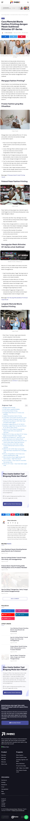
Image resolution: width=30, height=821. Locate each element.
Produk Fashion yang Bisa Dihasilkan (11, 409)
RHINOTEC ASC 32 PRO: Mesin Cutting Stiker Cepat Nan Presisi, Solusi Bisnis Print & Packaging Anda (14, 450)
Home (2, 14)
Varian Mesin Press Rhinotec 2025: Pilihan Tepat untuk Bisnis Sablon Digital (14, 421)
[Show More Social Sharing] (27, 36)
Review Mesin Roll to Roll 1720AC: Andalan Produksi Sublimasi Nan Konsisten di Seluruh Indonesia (14, 445)
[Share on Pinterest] (22, 36)
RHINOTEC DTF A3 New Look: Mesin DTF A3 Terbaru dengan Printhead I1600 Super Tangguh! (15, 435)
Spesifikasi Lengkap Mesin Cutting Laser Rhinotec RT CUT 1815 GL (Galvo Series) (14, 426)
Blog (3, 18)
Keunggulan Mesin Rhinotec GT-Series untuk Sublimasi (13, 413)
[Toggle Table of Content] (25, 405)
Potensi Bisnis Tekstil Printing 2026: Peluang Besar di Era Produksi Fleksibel (18, 648)
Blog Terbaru (7, 14)
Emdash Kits (20, 812)
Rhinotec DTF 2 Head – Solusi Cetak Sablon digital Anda (15, 464)
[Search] (28, 2)
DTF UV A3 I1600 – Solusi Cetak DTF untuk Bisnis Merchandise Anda (14, 461)
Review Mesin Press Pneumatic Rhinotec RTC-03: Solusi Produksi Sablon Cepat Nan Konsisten (15, 441)
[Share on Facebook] (5, 36)
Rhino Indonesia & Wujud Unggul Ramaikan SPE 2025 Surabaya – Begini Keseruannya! (14, 458)
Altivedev (26, 812)
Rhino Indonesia (9, 32)
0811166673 (15, 380)
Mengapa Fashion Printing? (9, 407)
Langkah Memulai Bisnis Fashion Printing (12, 416)
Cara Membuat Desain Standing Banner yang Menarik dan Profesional (19, 630)
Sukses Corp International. (18, 810)
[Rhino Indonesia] (15, 2)
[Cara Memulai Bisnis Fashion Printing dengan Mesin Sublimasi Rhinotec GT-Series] (15, 47)
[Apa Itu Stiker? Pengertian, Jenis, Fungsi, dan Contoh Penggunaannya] (15, 580)
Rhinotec (20, 809)
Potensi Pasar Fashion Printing (10, 411)
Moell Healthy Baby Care (10, 812)
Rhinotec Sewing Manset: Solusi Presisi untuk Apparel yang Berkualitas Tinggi (13, 454)
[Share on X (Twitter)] (13, 36)
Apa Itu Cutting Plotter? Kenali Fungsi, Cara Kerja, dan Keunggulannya (19, 639)
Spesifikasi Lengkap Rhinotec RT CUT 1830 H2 (13, 424)
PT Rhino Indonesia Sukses (11, 809)
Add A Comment (15, 598)
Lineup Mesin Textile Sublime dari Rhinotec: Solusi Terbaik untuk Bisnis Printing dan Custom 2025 (14, 418)
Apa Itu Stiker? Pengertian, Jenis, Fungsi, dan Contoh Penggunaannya (18, 657)
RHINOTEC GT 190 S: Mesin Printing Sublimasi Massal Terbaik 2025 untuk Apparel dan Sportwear (13, 431)
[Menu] (2, 2)
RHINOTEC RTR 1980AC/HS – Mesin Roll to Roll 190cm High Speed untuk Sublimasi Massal (14, 438)
